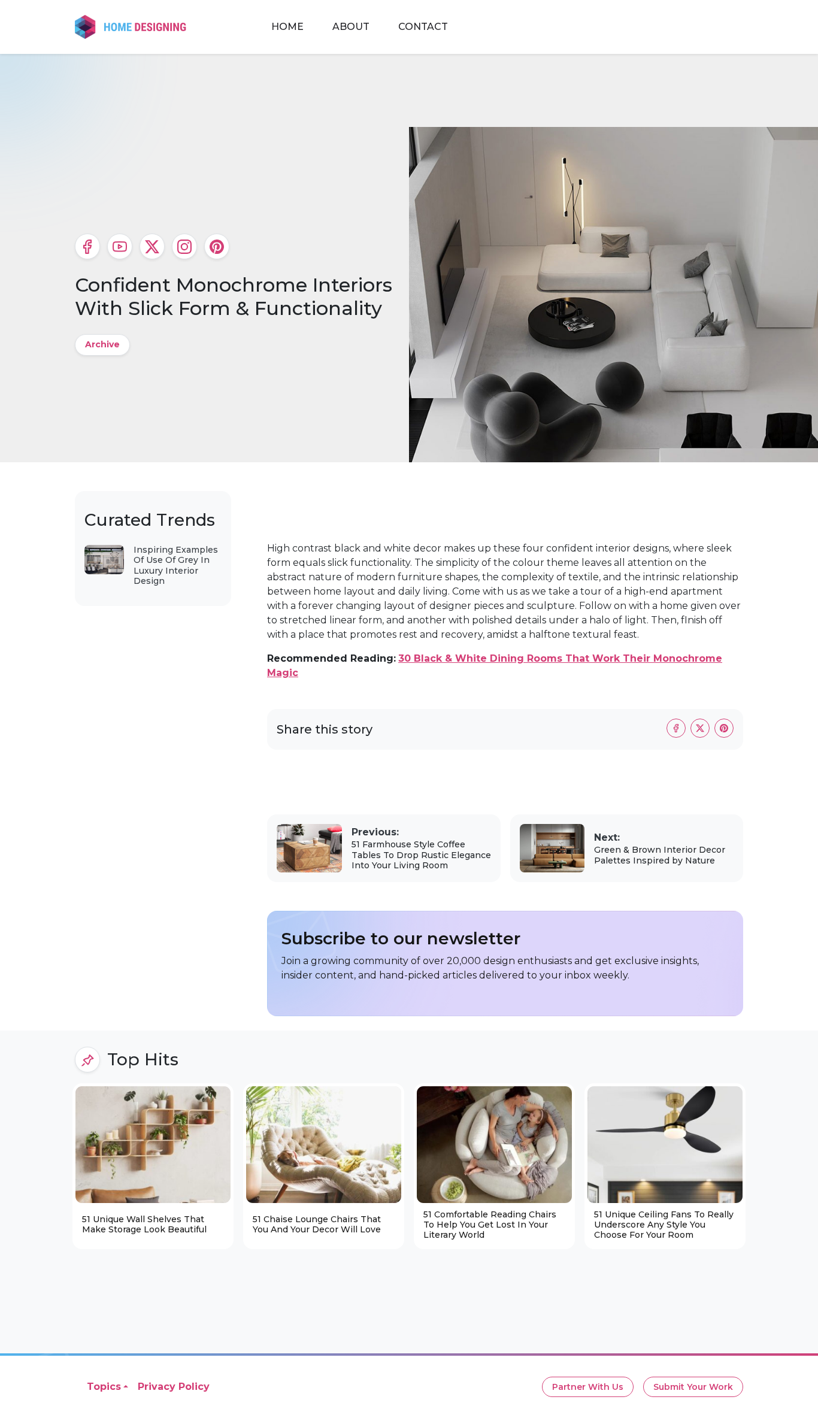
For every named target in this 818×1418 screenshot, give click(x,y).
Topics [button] (104, 1386)
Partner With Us (587, 1386)
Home (287, 26)
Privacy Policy (174, 1386)
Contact (423, 26)
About (350, 26)
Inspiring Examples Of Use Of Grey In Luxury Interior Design (176, 565)
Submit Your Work (693, 1386)
